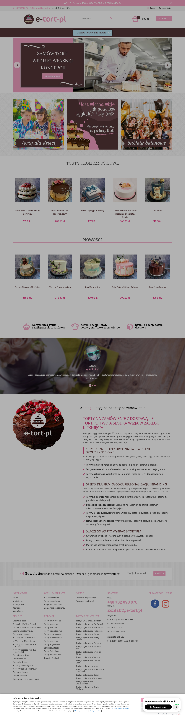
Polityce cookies (95, 711)
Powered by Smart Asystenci (169, 714)
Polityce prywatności (81, 711)
